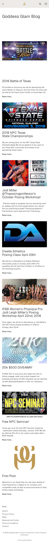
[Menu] (3, 4)
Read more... (7, 96)
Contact (5, 526)
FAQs (4, 517)
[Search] (40, 4)
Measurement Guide (10, 520)
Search (5, 511)
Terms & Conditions (10, 523)
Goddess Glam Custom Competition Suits (24, 533)
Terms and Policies (24, 540)
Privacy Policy (8, 514)
